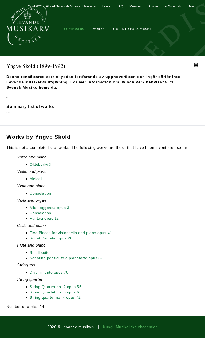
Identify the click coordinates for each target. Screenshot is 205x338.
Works (99, 28)
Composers (74, 28)
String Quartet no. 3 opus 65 (55, 292)
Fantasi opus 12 (44, 218)
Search (193, 6)
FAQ (120, 6)
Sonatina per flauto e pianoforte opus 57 (66, 258)
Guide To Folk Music (132, 28)
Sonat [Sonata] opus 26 (51, 238)
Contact (34, 6)
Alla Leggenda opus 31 (51, 207)
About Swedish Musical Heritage (71, 6)
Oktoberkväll (41, 164)
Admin (153, 6)
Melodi (36, 179)
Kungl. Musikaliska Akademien (130, 327)
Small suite (40, 252)
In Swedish (172, 6)
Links (106, 6)
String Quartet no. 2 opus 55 (55, 287)
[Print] (196, 65)
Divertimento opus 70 (49, 272)
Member (135, 6)
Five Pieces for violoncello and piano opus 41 (71, 233)
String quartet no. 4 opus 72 (55, 297)
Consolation (40, 193)
